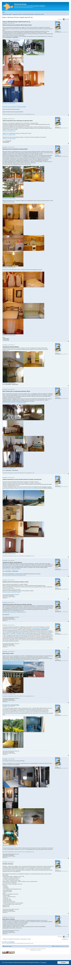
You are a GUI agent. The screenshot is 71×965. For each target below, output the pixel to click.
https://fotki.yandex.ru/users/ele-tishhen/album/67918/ (17, 634)
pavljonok (56, 29)
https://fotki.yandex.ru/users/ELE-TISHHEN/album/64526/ (14, 106)
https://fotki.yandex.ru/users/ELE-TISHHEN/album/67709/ (14, 575)
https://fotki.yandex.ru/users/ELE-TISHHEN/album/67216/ (14, 402)
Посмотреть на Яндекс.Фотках (9, 102)
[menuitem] (4, 12)
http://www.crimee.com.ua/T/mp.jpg (10, 629)
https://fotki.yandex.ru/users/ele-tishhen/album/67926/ (13, 660)
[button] (68, 19)
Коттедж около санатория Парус (11, 705)
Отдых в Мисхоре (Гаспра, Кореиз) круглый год (17, 17)
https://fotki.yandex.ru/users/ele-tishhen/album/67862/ (13, 713)
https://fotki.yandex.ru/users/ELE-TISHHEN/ (11, 568)
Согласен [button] (63, 962)
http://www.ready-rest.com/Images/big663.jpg (40, 628)
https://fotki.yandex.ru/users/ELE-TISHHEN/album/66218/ (29, 488)
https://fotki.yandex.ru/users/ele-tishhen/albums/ (40, 713)
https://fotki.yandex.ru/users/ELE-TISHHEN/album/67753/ (14, 611)
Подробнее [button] (43, 962)
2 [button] (65, 19)
